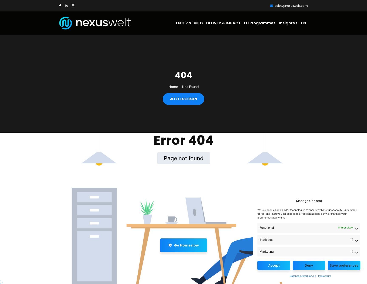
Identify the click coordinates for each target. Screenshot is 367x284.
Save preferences (344, 265)
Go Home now (186, 245)
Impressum (324, 275)
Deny (309, 265)
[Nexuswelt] (83, 23)
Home (173, 87)
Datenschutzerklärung (302, 275)
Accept (274, 265)
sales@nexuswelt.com (291, 6)
